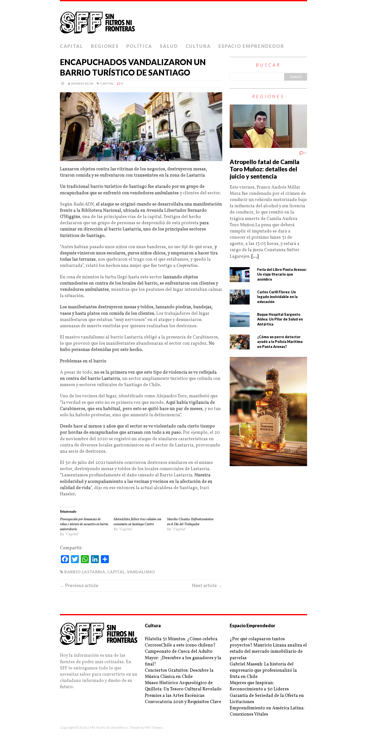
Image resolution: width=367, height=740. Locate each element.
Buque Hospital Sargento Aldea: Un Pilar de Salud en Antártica (280, 319)
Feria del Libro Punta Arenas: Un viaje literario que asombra (282, 274)
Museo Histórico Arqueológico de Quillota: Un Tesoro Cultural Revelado (183, 686)
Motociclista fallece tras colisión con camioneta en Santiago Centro (137, 522)
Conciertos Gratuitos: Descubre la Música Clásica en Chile (179, 673)
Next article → (207, 585)
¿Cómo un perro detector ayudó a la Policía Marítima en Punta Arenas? (280, 342)
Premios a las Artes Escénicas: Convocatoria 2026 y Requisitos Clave (183, 699)
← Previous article (79, 585)
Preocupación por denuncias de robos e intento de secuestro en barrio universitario (84, 524)
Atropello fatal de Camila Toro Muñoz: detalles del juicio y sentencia (264, 169)
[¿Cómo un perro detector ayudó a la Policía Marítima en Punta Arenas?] (240, 346)
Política (139, 46)
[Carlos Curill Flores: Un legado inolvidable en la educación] (240, 301)
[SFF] (183, 21)
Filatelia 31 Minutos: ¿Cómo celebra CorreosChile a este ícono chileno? (181, 642)
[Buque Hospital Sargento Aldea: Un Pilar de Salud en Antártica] (240, 324)
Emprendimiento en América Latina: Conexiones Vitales (267, 711)
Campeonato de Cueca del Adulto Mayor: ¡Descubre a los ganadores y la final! (183, 657)
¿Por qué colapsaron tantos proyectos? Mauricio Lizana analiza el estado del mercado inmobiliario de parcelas (268, 648)
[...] (254, 256)
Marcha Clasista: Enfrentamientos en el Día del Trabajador (190, 522)
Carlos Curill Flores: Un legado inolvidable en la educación (277, 297)
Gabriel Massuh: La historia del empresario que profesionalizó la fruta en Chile (263, 670)
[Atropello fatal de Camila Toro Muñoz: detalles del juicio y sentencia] (268, 145)
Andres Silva (82, 83)
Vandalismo (141, 571)
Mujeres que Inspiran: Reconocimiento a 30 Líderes (259, 686)
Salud (169, 46)
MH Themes (154, 727)
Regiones (105, 46)
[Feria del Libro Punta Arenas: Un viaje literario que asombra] (240, 279)
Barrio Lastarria (84, 571)
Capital (71, 46)
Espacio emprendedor (251, 46)
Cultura (198, 46)
